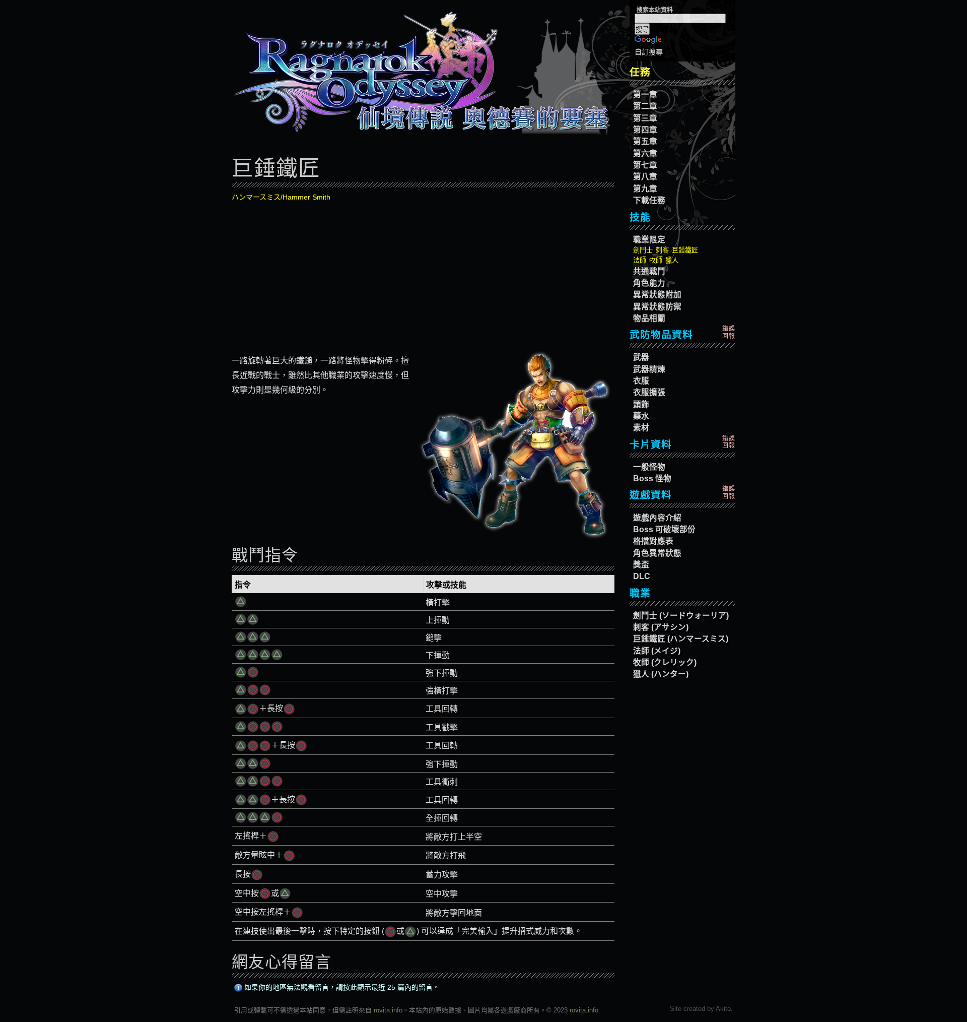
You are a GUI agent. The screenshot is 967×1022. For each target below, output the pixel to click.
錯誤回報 (728, 332)
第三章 (645, 118)
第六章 (645, 153)
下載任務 (649, 200)
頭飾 (641, 404)
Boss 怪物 (652, 478)
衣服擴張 (649, 392)
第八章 (645, 176)
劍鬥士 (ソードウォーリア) (681, 615)
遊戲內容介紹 (657, 518)
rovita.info (388, 1010)
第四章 (645, 129)
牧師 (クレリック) (665, 662)
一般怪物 (649, 467)
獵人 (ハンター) (660, 674)
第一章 (645, 94)
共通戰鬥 (649, 271)
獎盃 (641, 564)
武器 (641, 357)
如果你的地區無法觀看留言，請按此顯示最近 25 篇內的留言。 (341, 987)
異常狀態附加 (657, 294)
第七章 (645, 165)
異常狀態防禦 (657, 306)
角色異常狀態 (657, 553)
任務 (640, 72)
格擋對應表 (653, 541)
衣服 (641, 380)
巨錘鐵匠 (685, 250)
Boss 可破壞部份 (664, 529)
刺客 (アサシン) (660, 627)
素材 (641, 427)
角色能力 (649, 283)
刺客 (662, 250)
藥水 (641, 416)
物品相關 (649, 318)
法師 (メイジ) (656, 651)
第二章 (645, 106)
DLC (641, 576)
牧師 (655, 260)
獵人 (671, 260)
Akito (723, 1008)
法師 (639, 260)
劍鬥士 (643, 250)
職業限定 (649, 239)
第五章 (645, 141)
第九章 (645, 188)
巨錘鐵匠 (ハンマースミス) (680, 638)
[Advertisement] (423, 275)
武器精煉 (649, 369)
